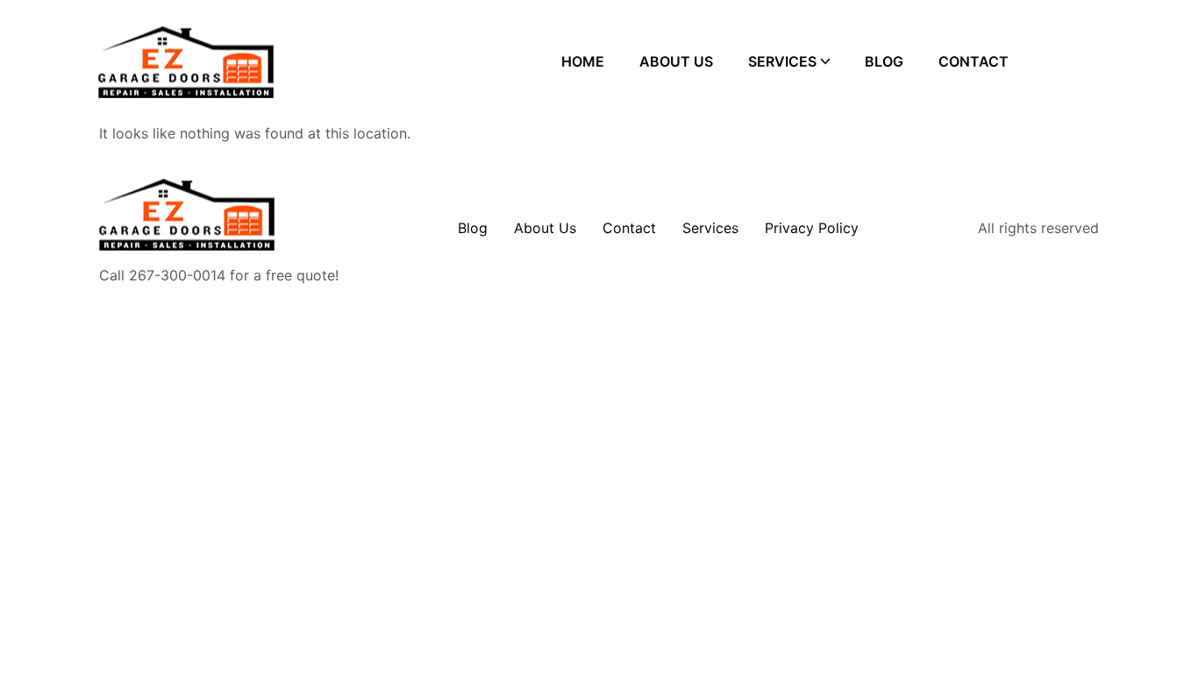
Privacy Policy (812, 228)
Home (582, 61)
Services (782, 61)
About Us (676, 61)
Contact (973, 61)
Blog (884, 61)
